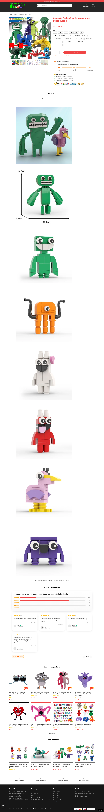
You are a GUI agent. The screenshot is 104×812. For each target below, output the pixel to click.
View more (52, 733)
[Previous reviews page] (84, 656)
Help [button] (101, 810)
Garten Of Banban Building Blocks (22, 14)
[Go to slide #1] (15, 62)
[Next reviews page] (91, 656)
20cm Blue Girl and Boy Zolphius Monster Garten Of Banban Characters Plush (18, 693)
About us (33, 791)
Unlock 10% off (3, 805)
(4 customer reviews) (64, 24)
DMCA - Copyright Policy (36, 797)
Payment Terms (56, 793)
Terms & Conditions (35, 793)
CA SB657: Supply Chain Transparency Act (40, 799)
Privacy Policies (34, 795)
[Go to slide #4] (37, 62)
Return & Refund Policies (58, 795)
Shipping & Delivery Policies (59, 791)
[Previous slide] (11, 38)
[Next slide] (48, 38)
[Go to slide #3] (30, 62)
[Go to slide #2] (22, 62)
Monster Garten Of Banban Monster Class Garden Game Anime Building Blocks (18, 766)
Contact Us (55, 797)
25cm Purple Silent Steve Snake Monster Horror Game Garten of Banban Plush (83, 693)
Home (10, 14)
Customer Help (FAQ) (58, 799)
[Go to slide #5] (44, 62)
